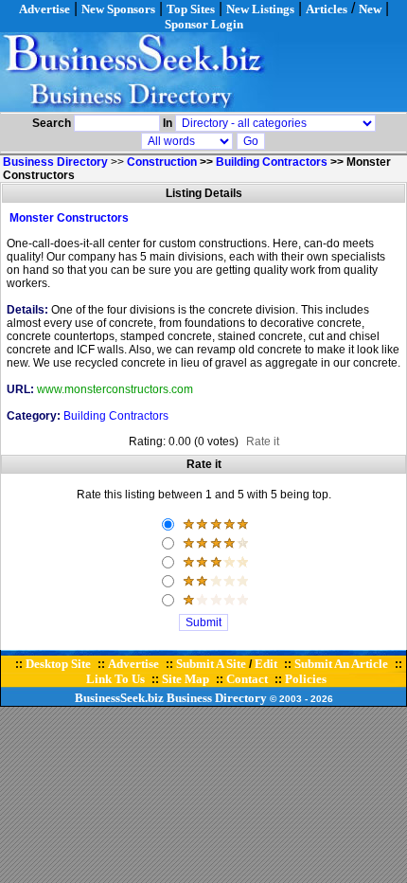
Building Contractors (271, 162)
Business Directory (217, 698)
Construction (162, 162)
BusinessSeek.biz (119, 698)
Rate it (262, 441)
